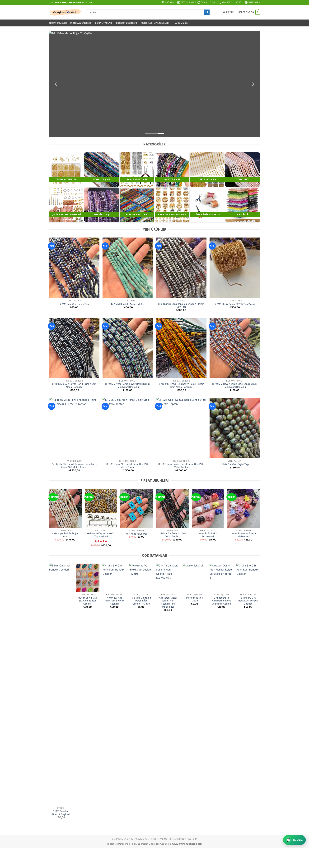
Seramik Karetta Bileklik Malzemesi (243, 535)
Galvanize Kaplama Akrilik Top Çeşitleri (101, 535)
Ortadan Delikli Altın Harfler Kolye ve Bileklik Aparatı (221, 600)
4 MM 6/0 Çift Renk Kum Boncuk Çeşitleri (114, 600)
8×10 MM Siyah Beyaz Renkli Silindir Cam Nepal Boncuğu (74, 385)
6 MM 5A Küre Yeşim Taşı (235, 464)
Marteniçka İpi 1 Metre (194, 599)
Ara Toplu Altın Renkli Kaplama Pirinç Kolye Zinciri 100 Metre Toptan (74, 465)
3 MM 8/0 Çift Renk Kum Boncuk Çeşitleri (248, 600)
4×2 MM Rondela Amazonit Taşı (128, 304)
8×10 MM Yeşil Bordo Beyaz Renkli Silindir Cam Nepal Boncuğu (127, 385)
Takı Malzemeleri (80, 23)
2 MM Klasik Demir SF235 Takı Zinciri (235, 304)
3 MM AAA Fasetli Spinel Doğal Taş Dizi (172, 535)
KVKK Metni (164, 839)
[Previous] (56, 84)
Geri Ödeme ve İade (122, 839)
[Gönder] (207, 12)
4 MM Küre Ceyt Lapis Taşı (74, 304)
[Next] (253, 84)
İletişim (192, 839)
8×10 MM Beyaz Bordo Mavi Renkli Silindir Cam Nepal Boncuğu (234, 385)
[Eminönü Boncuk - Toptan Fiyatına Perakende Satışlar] (65, 12)
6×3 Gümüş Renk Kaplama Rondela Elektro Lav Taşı (181, 305)
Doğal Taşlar (103, 23)
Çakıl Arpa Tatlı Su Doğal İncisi (65, 535)
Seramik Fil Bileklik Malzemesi (208, 535)
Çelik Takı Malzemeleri (155, 23)
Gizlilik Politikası (145, 839)
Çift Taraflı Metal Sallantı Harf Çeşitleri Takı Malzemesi (168, 602)
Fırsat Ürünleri (58, 23)
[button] (228, 12)
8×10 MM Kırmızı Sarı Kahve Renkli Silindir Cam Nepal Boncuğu (181, 385)
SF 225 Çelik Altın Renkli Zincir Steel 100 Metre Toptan (127, 465)
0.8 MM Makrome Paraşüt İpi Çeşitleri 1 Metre (141, 600)
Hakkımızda (181, 23)
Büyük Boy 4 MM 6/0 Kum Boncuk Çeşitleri (87, 600)
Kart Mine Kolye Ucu (136, 533)
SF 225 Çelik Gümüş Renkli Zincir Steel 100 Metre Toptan (181, 465)
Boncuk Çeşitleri (126, 23)
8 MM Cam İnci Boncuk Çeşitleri (61, 813)
